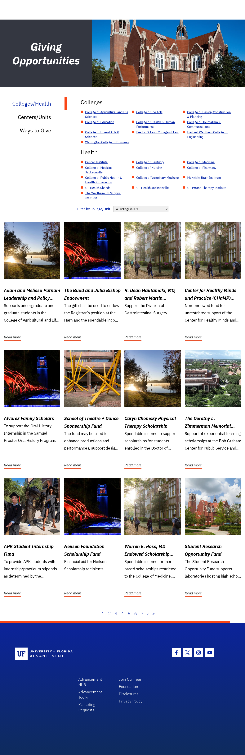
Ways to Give (35, 130)
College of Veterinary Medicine (157, 178)
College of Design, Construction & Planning (209, 114)
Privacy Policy (130, 701)
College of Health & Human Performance (155, 124)
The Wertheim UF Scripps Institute (103, 195)
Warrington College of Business (107, 142)
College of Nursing (149, 168)
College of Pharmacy (201, 168)
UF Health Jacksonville (152, 188)
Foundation (128, 686)
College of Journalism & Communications (204, 124)
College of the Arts (149, 112)
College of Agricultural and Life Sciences (106, 114)
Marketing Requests (86, 707)
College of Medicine (201, 162)
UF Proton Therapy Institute (206, 188)
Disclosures (129, 693)
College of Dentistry (150, 162)
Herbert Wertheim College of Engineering (207, 134)
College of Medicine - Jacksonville (99, 170)
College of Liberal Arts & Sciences (102, 134)
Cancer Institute (96, 162)
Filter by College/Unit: (94, 209)
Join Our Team (131, 679)
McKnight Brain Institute (204, 178)
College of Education (99, 122)
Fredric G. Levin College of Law (157, 132)
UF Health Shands (97, 188)
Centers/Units (34, 117)
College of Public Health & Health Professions (103, 180)
